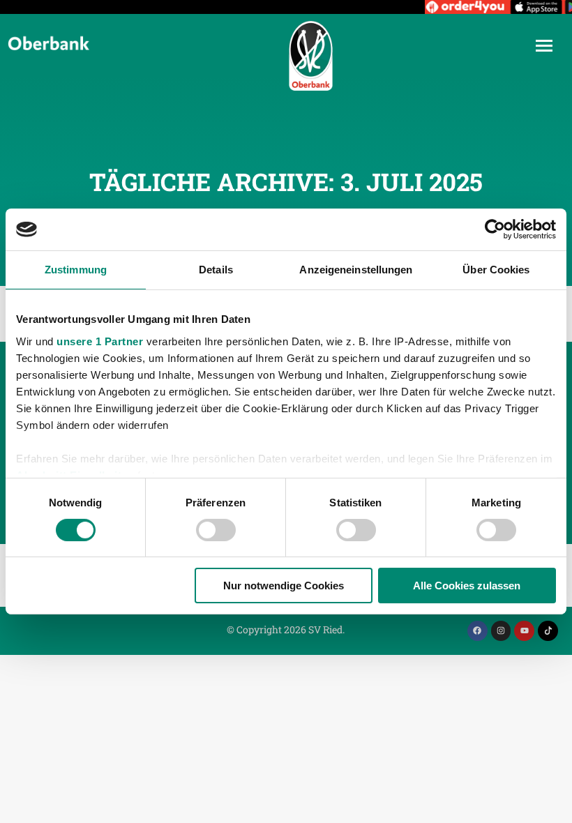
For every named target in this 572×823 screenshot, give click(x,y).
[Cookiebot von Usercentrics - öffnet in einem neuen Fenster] (495, 229)
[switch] (216, 530)
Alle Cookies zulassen (466, 585)
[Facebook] (477, 631)
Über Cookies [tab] (495, 269)
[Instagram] (501, 631)
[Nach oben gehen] (551, 802)
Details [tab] (216, 269)
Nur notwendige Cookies (283, 585)
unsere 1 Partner (100, 341)
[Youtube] (524, 631)
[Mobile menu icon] (544, 45)
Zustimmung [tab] (76, 269)
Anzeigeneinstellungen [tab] (355, 269)
